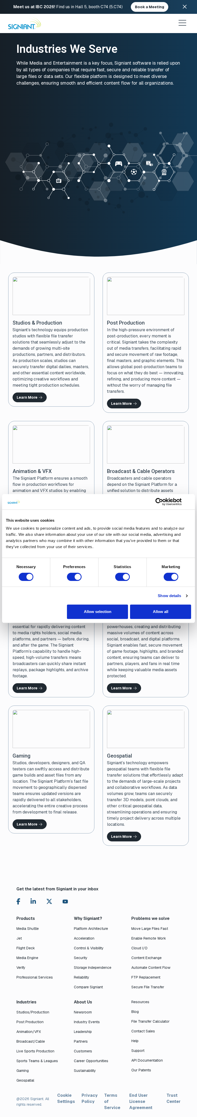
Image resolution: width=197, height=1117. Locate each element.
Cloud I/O (139, 948)
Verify (20, 967)
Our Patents (141, 1070)
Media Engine (27, 957)
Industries (26, 1002)
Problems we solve (150, 918)
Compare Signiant (88, 987)
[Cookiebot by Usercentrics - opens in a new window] (159, 502)
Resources (140, 1002)
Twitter (49, 901)
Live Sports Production (35, 1051)
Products (25, 918)
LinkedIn (33, 901)
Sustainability (85, 1070)
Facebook (18, 901)
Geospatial (25, 1080)
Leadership (83, 1031)
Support (137, 1050)
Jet (19, 938)
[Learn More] (51, 339)
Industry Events (87, 1022)
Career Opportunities (91, 1061)
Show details (169, 595)
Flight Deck (25, 948)
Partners (81, 1041)
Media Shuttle (27, 928)
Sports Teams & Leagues (37, 1061)
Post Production (30, 1022)
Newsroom (83, 1012)
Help (135, 1041)
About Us (83, 1002)
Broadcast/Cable (30, 1041)
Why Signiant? (88, 918)
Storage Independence (92, 967)
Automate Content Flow (150, 967)
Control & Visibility (89, 948)
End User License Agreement (140, 1101)
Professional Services (34, 977)
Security (80, 957)
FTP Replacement (145, 977)
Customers (83, 1051)
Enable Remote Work (148, 938)
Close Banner (185, 7)
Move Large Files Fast (149, 928)
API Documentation (147, 1060)
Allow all (160, 611)
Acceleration (84, 938)
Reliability (81, 977)
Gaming (22, 1070)
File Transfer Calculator (150, 1021)
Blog (135, 1011)
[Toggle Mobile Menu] (182, 22)
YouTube (65, 903)
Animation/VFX (28, 1031)
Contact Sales (143, 1031)
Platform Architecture (91, 928)
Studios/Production (32, 1012)
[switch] (74, 577)
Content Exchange (146, 957)
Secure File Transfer (147, 987)
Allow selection (97, 611)
